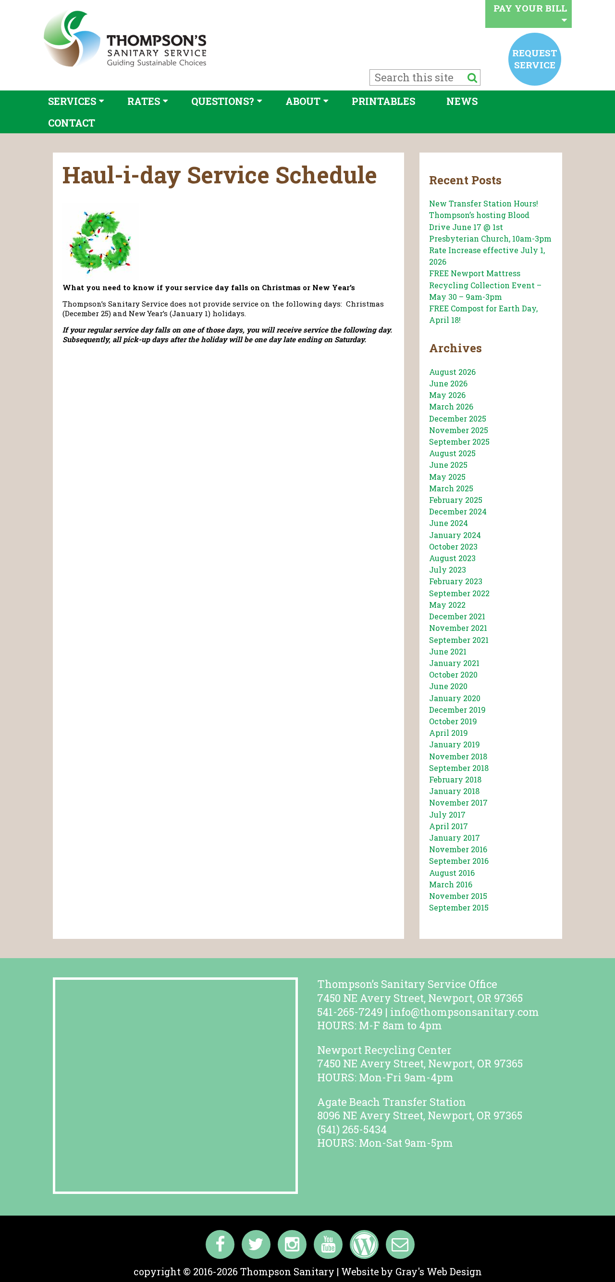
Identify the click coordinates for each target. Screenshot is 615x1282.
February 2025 (455, 500)
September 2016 (459, 861)
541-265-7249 (349, 1012)
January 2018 (454, 791)
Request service (534, 58)
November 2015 (458, 896)
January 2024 (455, 535)
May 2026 (447, 395)
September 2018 (459, 768)
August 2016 (452, 873)
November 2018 (458, 756)
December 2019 (457, 710)
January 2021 (454, 663)
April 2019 (448, 733)
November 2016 (458, 849)
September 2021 (459, 640)
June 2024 (448, 523)
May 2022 (447, 605)
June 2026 (448, 383)
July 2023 (447, 569)
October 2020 (453, 674)
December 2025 (457, 418)
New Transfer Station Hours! (483, 203)
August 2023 (452, 558)
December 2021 (457, 616)
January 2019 (454, 744)
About (302, 101)
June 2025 (448, 465)
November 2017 (458, 802)
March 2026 (451, 406)
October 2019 (453, 721)
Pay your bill (530, 8)
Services (72, 101)
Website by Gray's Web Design (411, 1271)
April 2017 (448, 826)
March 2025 (451, 488)
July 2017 (447, 814)
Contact (71, 122)
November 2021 (458, 628)
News (462, 101)
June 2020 (448, 686)
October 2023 (453, 546)
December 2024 (458, 511)
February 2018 (455, 779)
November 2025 (458, 430)
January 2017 (454, 838)
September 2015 (459, 907)
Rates (143, 101)
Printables (383, 101)
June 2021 (448, 651)
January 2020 (454, 698)
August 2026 (452, 372)
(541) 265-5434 (352, 1129)
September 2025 (459, 441)
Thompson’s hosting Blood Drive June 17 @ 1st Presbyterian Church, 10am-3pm (490, 226)
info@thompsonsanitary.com (464, 1012)
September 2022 (459, 593)
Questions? (222, 101)
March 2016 (450, 884)
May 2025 (447, 477)
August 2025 (452, 453)
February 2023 (455, 581)
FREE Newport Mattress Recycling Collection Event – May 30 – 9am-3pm (485, 284)
